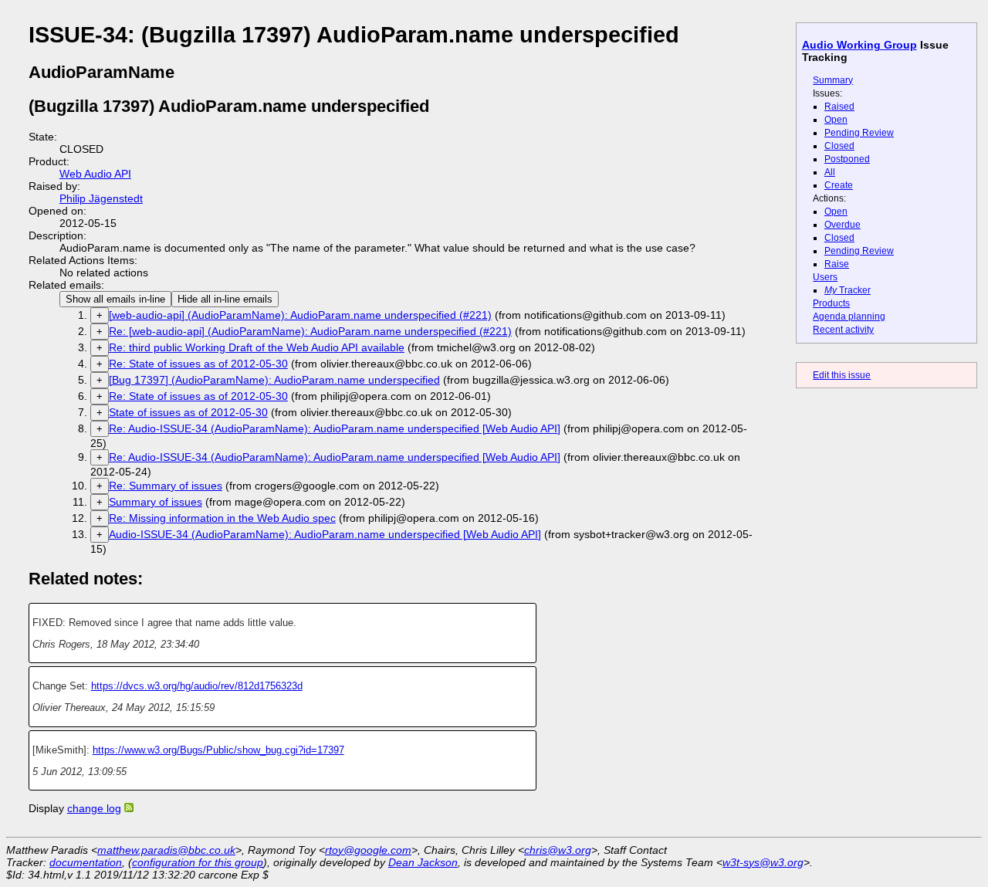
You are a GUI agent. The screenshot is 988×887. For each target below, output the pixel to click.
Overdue (842, 224)
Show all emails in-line (115, 299)
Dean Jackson (423, 862)
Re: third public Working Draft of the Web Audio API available (256, 347)
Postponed (847, 159)
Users (825, 277)
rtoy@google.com (368, 850)
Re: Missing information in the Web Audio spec (222, 518)
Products (831, 303)
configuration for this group (197, 862)
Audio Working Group (859, 45)
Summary (833, 80)
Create (838, 185)
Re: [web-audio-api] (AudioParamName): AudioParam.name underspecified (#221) (310, 331)
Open (836, 119)
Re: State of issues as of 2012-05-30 (198, 363)
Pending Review (859, 132)
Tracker (847, 290)
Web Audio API (95, 174)
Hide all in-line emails (225, 299)
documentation (85, 862)
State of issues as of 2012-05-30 (188, 412)
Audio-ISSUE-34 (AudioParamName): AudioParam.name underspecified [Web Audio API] (325, 534)
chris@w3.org (557, 850)
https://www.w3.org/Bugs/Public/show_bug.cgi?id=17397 (218, 750)
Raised (839, 106)
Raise (836, 264)
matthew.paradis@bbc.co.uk (166, 850)
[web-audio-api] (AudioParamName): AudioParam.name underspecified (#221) (300, 315)
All (829, 172)
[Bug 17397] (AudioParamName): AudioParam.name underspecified (274, 380)
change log (94, 808)
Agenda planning (849, 316)
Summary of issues (155, 502)
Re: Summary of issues (165, 485)
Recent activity (843, 329)
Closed (839, 145)
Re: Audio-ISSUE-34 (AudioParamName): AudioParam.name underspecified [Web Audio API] (334, 428)
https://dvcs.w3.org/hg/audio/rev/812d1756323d (197, 686)
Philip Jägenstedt (101, 198)
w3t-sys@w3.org (763, 862)
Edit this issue (842, 375)
